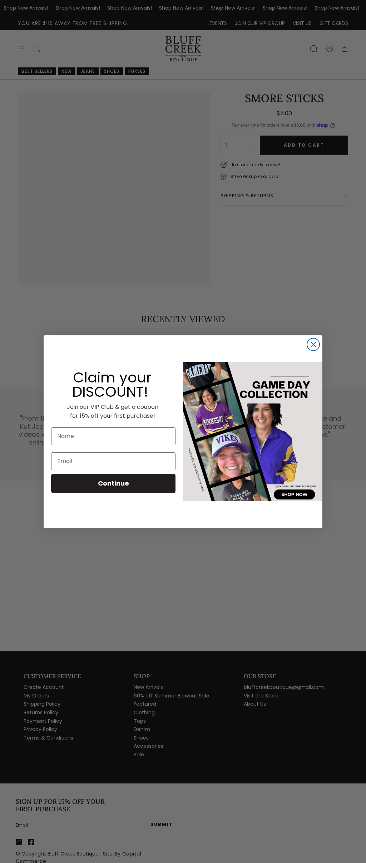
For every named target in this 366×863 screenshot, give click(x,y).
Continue (113, 483)
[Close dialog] (313, 344)
